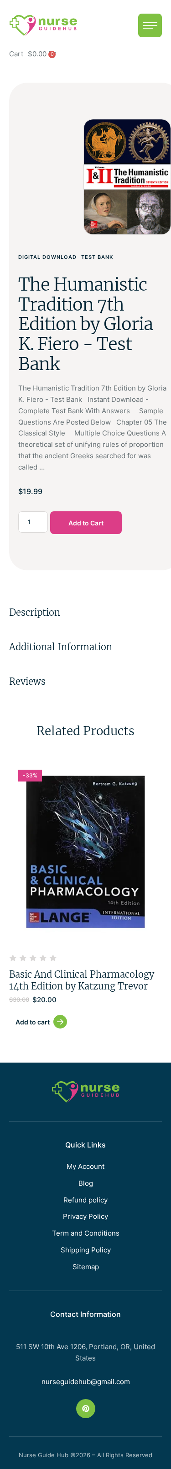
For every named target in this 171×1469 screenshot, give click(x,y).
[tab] (85, 612)
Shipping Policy (86, 1250)
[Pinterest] (85, 1408)
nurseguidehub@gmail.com (85, 1381)
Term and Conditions (85, 1233)
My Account (85, 1166)
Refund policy (85, 1200)
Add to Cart (86, 523)
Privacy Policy (85, 1216)
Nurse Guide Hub (43, 1455)
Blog (85, 1183)
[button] (150, 25)
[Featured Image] (85, 852)
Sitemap (86, 1266)
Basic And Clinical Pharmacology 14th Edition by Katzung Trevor (81, 980)
